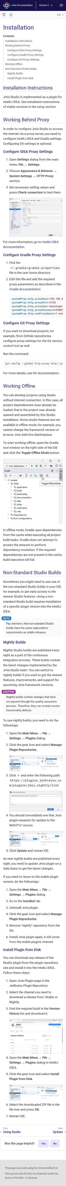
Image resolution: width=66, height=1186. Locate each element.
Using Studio (12, 1132)
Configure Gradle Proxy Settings (25, 54)
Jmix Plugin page (29, 981)
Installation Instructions (18, 41)
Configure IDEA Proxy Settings (24, 50)
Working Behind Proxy (17, 45)
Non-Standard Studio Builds (21, 68)
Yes (43, 1143)
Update (58, 1132)
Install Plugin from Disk (20, 78)
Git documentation (46, 373)
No (55, 1143)
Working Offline (13, 64)
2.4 (59, 14)
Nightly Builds (15, 73)
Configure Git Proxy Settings (23, 59)
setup (41, 107)
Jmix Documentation (21, 5)
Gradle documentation (24, 289)
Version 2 (44, 5)
